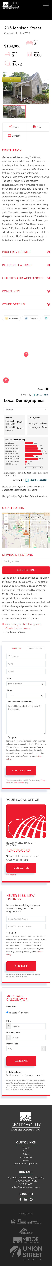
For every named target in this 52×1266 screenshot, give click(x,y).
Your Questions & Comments (19, 702)
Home (5, 624)
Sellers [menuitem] (26, 1154)
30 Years (13, 1013)
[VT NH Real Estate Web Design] (26, 1253)
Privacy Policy (26, 1214)
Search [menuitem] (26, 1148)
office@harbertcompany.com (26, 1187)
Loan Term (11, 1006)
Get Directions (26, 570)
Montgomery (35, 624)
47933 (27, 628)
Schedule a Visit (35, 648)
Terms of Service (18, 782)
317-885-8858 (18, 850)
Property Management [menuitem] (26, 1163)
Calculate (21, 1061)
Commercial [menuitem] (26, 1157)
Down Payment (13, 1032)
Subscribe (21, 966)
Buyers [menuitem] (26, 1151)
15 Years (25, 1013)
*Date (8, 678)
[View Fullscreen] (6, 527)
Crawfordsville (12, 628)
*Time (9, 690)
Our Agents (11, 875)
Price (8, 1021)
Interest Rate (12, 1044)
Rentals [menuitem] (26, 1160)
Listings (15, 624)
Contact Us (16, 648)
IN (24, 624)
